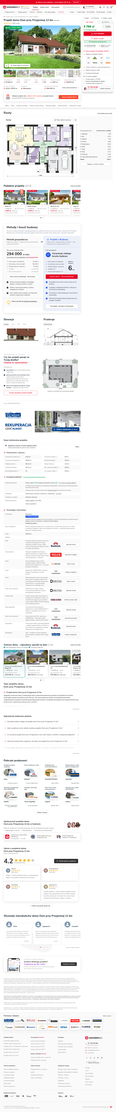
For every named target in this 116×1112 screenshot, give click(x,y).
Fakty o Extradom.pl (36, 1078)
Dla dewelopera (100, 12)
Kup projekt (99, 34)
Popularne (39, 12)
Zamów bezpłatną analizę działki (20, 393)
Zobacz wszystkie (76, 186)
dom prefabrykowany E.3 (36, 667)
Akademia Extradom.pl (37, 1075)
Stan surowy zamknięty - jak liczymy (22, 277)
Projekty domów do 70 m (11, 1055)
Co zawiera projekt (9, 1075)
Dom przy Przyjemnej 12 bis (21, 16)
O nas (87, 1070)
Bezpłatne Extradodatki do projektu (68, 1072)
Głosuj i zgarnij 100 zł (69, 97)
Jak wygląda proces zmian (105, 113)
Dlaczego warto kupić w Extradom (68, 1069)
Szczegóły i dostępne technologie (61, 306)
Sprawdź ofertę (71, 544)
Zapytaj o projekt (99, 38)
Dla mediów (88, 1085)
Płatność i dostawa (63, 1075)
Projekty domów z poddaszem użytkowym (16, 1046)
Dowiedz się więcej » (31, 523)
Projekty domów (10, 16)
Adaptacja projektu (9, 1078)
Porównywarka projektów (65, 1044)
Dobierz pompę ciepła (71, 600)
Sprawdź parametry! (71, 618)
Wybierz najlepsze (70, 572)
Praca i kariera (89, 1082)
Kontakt (109, 12)
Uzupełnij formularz (69, 964)
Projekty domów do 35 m (11, 1052)
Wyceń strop (71, 564)
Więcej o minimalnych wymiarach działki (60, 391)
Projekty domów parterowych (12, 1043)
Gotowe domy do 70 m (38, 1046)
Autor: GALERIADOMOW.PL (12, 403)
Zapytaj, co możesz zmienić (95, 164)
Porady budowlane (9, 1080)
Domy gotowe (55, 7)
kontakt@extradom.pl (94, 1050)
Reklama (87, 1079)
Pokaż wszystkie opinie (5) (41, 906)
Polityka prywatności (64, 1083)
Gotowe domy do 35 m (38, 1044)
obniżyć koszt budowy (30, 301)
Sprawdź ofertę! (71, 590)
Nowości (32, 12)
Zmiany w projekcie (9, 1072)
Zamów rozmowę (105, 88)
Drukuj (77, 446)
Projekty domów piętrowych (12, 1049)
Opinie (32, 1072)
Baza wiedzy (7, 1083)
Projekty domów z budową (38, 1060)
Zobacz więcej (71, 581)
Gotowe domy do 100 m (38, 1049)
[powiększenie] (75, 120)
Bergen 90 (13, 667)
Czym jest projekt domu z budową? (41, 1057)
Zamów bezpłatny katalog (11, 1069)
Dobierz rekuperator (71, 634)
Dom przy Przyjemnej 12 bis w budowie (22, 824)
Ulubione (60, 1041)
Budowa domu (44, 7)
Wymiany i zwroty (63, 1078)
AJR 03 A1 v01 (54, 206)
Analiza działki (81, 12)
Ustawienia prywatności (65, 1086)
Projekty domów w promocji (39, 1069)
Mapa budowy (62, 1052)
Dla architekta (91, 12)
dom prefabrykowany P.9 (59, 667)
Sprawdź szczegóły (71, 555)
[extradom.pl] (11, 7)
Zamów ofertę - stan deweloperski (62, 277)
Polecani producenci (9, 1086)
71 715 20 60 (90, 6)
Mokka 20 (8, 206)
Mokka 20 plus (32, 206)
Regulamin (61, 1080)
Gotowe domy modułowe (38, 1041)
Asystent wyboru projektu (65, 1047)
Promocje (61, 12)
